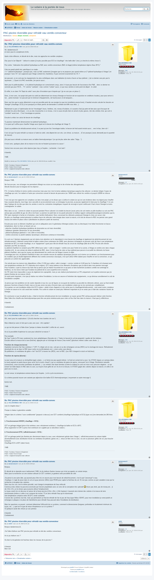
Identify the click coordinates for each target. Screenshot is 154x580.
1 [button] (146, 40)
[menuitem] (17, 24)
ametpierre (32, 35)
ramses (15, 35)
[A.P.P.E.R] (17, 12)
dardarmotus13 (123, 174)
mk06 (120, 521)
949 (126, 70)
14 (126, 529)
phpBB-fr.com (80, 569)
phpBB (71, 567)
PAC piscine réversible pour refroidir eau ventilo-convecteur (35, 33)
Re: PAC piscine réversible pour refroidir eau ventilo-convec (33, 44)
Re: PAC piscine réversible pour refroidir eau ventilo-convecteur (31, 521)
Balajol (20, 35)
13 (126, 182)
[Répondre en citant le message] (112, 44)
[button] (144, 40)
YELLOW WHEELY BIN (125, 63)
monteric (26, 35)
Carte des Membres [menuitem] (29, 24)
